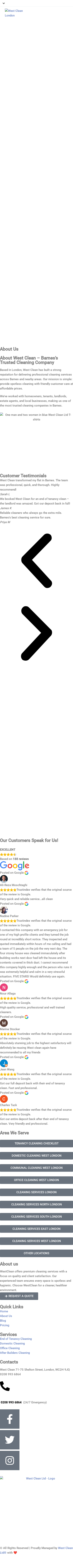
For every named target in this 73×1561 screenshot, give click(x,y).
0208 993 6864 (11, 1402)
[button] (36, 560)
